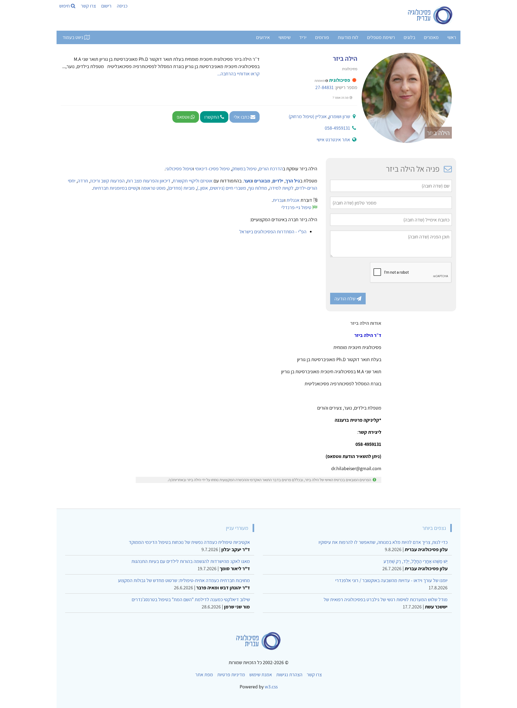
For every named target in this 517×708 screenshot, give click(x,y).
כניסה (122, 6)
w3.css (271, 687)
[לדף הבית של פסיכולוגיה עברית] (430, 15)
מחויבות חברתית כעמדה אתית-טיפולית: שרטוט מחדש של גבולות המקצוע (184, 580)
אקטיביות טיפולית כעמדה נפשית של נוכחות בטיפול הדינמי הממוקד (189, 542)
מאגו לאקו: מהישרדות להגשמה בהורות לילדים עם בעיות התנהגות (190, 561)
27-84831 (324, 87)
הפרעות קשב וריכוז (107, 181)
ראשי (451, 37)
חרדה (83, 181)
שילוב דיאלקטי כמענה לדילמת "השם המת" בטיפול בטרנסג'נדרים (191, 599)
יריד (302, 37)
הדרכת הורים (271, 168)
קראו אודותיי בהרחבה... (238, 74)
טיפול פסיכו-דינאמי (212, 168)
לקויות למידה (281, 188)
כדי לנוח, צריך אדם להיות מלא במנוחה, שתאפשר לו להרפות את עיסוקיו (383, 542)
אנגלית (293, 200)
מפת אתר (204, 674)
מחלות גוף (257, 188)
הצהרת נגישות (289, 674)
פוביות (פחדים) (181, 188)
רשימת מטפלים (381, 37)
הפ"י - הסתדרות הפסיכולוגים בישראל (272, 231)
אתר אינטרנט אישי (333, 139)
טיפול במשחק (244, 168)
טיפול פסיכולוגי (179, 168)
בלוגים (409, 37)
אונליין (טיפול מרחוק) (308, 116)
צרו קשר (88, 6)
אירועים (263, 37)
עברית (278, 200)
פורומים (322, 37)
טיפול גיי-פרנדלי (296, 207)
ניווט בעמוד (73, 37)
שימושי (284, 37)
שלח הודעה (345, 298)
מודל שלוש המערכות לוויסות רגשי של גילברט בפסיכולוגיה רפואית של (386, 599)
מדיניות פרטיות (231, 674)
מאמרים (431, 37)
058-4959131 (337, 128)
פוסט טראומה (153, 188)
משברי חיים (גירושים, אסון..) (221, 188)
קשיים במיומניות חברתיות (116, 188)
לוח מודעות (348, 37)
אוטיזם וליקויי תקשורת (192, 181)
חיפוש (65, 6)
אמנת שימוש (260, 674)
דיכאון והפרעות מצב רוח (148, 181)
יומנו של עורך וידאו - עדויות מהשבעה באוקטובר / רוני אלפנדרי (391, 580)
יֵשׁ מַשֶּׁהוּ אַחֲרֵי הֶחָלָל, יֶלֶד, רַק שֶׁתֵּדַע (415, 561)
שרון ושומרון (339, 116)
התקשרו (212, 117)
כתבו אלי (242, 117)
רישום (106, 6)
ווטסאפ (184, 117)
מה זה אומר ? (341, 98)
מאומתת (320, 81)
